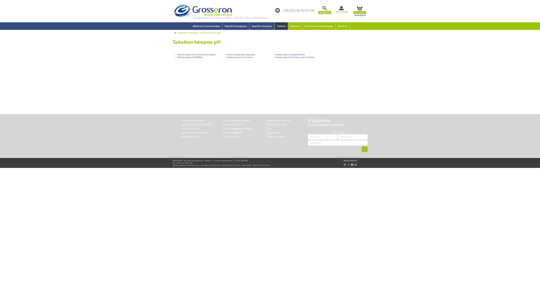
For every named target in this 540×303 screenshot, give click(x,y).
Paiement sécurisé (276, 124)
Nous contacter (232, 136)
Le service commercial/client (196, 124)
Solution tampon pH (210, 32)
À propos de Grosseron (193, 120)
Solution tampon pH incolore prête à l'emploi (294, 57)
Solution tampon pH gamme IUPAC (290, 54)
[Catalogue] (175, 32)
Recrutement (274, 132)
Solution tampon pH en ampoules (240, 54)
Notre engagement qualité (237, 128)
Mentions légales (233, 132)
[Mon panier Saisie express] (360, 8)
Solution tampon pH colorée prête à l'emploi (196, 54)
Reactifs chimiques (188, 32)
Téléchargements (190, 136)
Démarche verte (232, 124)
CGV (269, 128)
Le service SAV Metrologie (195, 132)
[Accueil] (202, 11)
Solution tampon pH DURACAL (190, 57)
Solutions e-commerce (279, 120)
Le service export (190, 128)
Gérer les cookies (276, 136)
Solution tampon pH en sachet (239, 57)
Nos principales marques (237, 120)
